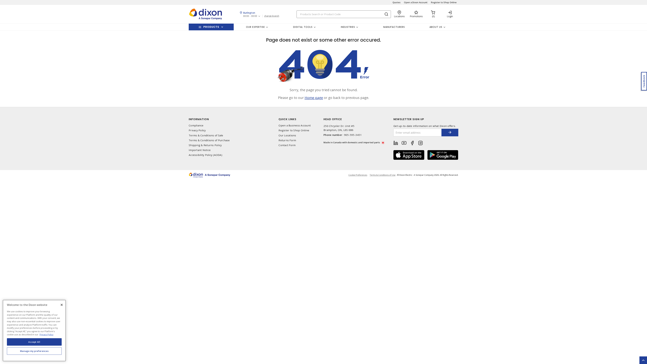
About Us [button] (435, 27)
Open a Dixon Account (415, 2)
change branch (271, 16)
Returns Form (287, 140)
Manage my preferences (34, 350)
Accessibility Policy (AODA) (205, 155)
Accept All (34, 341)
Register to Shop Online (444, 2)
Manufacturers (394, 27)
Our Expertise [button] (255, 27)
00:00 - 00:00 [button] (250, 16)
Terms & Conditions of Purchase (209, 140)
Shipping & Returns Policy (205, 145)
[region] (34, 330)
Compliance (196, 125)
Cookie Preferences (357, 175)
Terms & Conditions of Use (382, 175)
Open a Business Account (295, 125)
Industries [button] (348, 27)
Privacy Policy (197, 130)
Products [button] (211, 27)
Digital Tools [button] (303, 27)
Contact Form (287, 145)
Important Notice (200, 150)
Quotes (397, 2)
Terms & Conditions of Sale (206, 135)
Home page (314, 97)
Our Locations (287, 135)
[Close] (61, 305)
